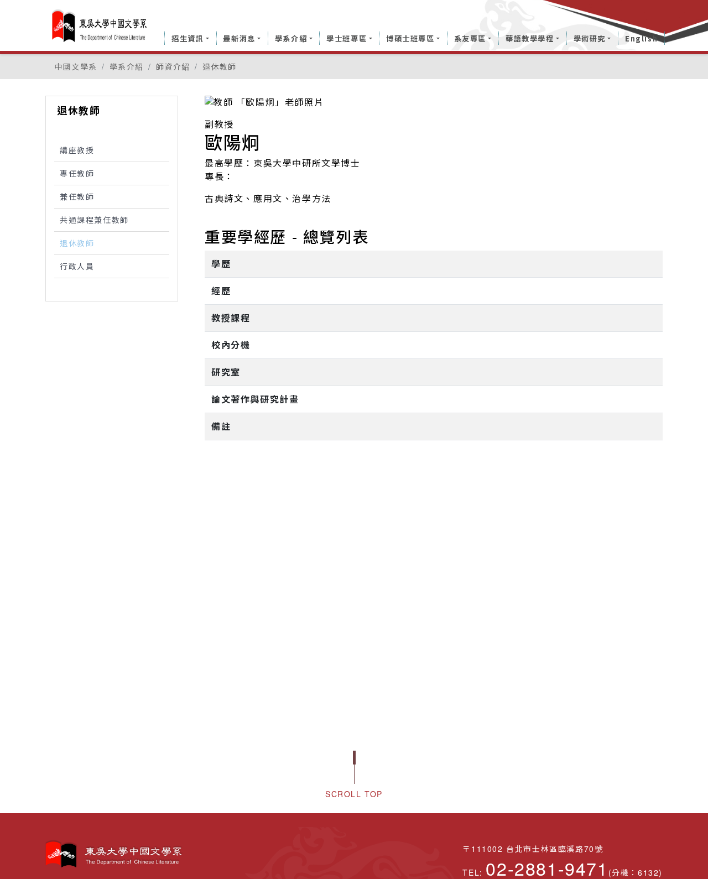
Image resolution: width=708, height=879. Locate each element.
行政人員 (77, 266)
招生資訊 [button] (187, 38)
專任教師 (77, 173)
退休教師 (219, 66)
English (641, 38)
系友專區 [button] (470, 38)
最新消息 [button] (239, 38)
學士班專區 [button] (346, 38)
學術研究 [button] (590, 38)
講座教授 (77, 149)
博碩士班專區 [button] (410, 38)
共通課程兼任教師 (94, 219)
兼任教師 (77, 196)
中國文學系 (75, 66)
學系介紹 (127, 66)
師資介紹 (173, 66)
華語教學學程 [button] (530, 38)
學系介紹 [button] (291, 38)
